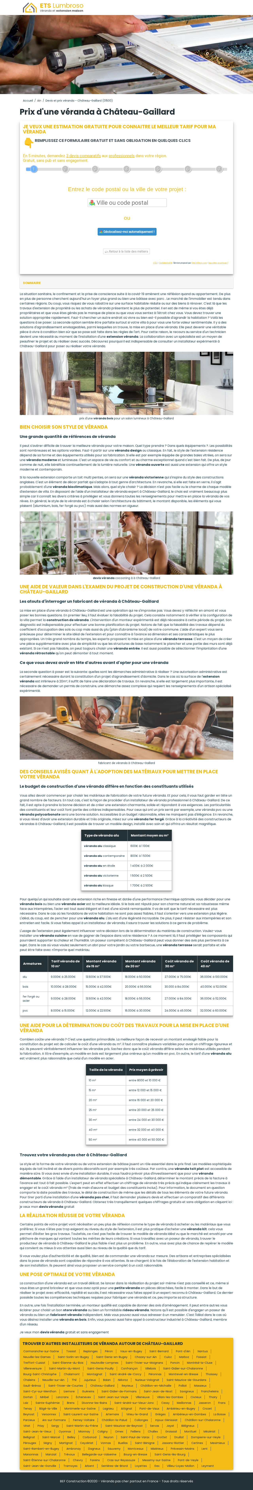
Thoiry (213, 1397)
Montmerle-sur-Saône (80, 1409)
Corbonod (89, 1437)
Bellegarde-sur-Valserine (99, 1454)
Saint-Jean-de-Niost (158, 1391)
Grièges (160, 1414)
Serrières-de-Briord (114, 1466)
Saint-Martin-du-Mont (64, 1368)
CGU (155, 263)
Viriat (26, 1426)
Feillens (136, 1431)
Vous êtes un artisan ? (218, 263)
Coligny (102, 1431)
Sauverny (114, 1449)
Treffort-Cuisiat (34, 1363)
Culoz (168, 1357)
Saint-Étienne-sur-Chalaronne (44, 1460)
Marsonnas (30, 1454)
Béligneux (187, 1426)
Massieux (200, 1386)
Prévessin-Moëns (182, 1449)
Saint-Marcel (51, 1437)
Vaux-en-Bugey (131, 1351)
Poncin (175, 1363)
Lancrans (62, 1397)
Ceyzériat (86, 1443)
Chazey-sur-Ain (146, 1357)
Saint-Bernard (159, 1351)
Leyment (208, 1466)
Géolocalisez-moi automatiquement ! (129, 232)
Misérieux (157, 1449)
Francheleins (210, 1391)
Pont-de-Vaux (149, 1409)
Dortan (28, 1397)
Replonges (90, 1351)
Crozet (207, 1409)
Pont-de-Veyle (188, 1460)
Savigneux (187, 1391)
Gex (157, 1466)
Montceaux (135, 1449)
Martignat (66, 1443)
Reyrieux (127, 1386)
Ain (39, 101)
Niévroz (123, 1380)
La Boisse (219, 1414)
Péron (109, 1351)
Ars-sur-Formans (54, 1420)
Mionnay (84, 1431)
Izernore (69, 1391)
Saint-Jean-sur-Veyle (113, 1397)
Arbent (89, 1466)
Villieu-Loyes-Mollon (180, 1466)
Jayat (170, 1426)
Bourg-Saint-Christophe (40, 1374)
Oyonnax (65, 1431)
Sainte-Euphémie (48, 1403)
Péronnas (155, 1374)
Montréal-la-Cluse (199, 1363)
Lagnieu (108, 1409)
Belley (71, 1437)
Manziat (51, 1454)
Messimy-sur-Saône (157, 1460)
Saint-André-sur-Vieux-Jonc (134, 1403)
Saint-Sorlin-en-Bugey (73, 1357)
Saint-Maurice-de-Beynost (124, 1426)
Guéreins (88, 1391)
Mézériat (209, 1431)
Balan (107, 1380)
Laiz (25, 1403)
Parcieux (29, 1420)
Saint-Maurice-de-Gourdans (186, 1380)
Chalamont (72, 1374)
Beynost (28, 1414)
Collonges (141, 1420)
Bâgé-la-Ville (48, 1409)
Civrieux (196, 1397)
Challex (153, 1431)
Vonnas (106, 1443)
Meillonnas (184, 1403)
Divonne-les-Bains (94, 1403)
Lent (205, 1449)
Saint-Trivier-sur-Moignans (144, 1363)
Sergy (55, 1426)
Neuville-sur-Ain (53, 1380)
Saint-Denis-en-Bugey (111, 1357)
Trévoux (69, 1454)
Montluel (190, 1431)
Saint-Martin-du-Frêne (82, 1426)
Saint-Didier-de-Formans (119, 1391)
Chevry (78, 1460)
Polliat (183, 1386)
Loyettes (141, 1466)
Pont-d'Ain (183, 1351)
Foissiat (201, 1357)
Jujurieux (90, 1380)
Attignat (126, 1409)
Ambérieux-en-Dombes (189, 1414)
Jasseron (205, 1403)
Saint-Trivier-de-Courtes (65, 1386)
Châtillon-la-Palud (114, 1420)
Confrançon (129, 1368)
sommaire (32, 283)
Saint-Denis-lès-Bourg (170, 1454)
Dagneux (94, 1449)
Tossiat (71, 1351)
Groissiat (171, 1431)
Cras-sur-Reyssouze (121, 1460)
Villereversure (32, 1368)
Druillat (179, 1437)
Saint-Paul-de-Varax (135, 1437)
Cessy (165, 1403)
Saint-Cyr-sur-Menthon (39, 1391)
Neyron (108, 1437)
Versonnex (49, 1414)
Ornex (119, 1431)
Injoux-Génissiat (166, 1420)
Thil (74, 1380)
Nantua (203, 1351)
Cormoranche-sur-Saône (41, 1351)
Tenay (27, 1409)
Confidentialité (165, 263)
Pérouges (29, 1443)
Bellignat (29, 1437)
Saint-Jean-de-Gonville (39, 1466)
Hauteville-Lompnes (104, 1363)
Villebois (150, 1368)
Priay (41, 1426)
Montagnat (94, 1374)
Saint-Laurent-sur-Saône (80, 1414)
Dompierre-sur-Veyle (206, 1437)
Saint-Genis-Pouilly (100, 1368)
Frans (222, 1403)
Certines (197, 1443)
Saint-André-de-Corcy (125, 1374)
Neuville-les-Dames (37, 1357)
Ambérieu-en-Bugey (181, 1409)
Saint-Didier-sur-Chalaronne (183, 1368)
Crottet (162, 1437)
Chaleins (29, 1380)
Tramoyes (70, 1466)
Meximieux (217, 1443)
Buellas (123, 1443)
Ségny (47, 1443)
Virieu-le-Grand (137, 1414)
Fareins (95, 1460)
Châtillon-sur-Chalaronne (203, 1420)
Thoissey (212, 1374)
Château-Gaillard (102, 1386)
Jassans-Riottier (173, 1443)
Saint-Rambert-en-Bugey (41, 1449)
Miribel (44, 1397)
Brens (71, 1403)
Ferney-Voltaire (83, 1420)
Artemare (112, 1414)
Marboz (184, 1357)
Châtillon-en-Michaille (156, 1386)
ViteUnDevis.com (199, 263)
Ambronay (73, 1449)
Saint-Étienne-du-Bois (68, 1363)
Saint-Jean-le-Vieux (37, 1431)
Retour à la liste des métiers (128, 251)
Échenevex (83, 1397)
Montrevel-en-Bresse (183, 1374)
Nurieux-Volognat (147, 1380)
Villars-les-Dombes (170, 1397)
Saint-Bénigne (145, 1443)
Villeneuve (143, 1397)
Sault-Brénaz (32, 1386)
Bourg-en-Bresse (135, 1454)
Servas (154, 1426)
